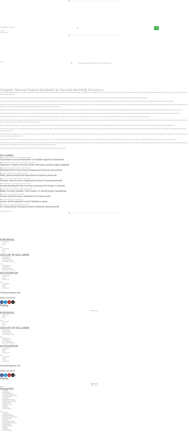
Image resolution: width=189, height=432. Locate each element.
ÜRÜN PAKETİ (5, 398)
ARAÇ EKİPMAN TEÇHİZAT (8, 399)
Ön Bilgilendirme (6, 258)
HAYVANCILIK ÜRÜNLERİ (8, 393)
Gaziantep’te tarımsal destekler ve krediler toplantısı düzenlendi (32, 159)
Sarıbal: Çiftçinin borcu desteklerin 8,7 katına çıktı (25, 196)
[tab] (94, 210)
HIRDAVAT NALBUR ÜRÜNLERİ (9, 401)
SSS (3, 243)
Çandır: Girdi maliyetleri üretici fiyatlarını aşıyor (24, 201)
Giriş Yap (2, 32)
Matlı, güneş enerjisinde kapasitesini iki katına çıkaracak (28, 175)
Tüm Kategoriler (6, 275)
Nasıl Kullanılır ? (5, 241)
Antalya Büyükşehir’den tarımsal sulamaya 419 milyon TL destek (32, 185)
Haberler (4, 276)
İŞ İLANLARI (5, 390)
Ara (157, 28)
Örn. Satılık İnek (11, 27)
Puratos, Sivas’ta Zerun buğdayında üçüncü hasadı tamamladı (31, 180)
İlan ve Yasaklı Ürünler (7, 260)
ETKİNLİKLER (5, 407)
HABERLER (5, 405)
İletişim (4, 244)
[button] (1, 61)
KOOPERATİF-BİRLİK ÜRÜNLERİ (9, 395)
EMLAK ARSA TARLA (7, 404)
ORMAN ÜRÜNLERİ (6, 402)
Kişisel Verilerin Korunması (8, 261)
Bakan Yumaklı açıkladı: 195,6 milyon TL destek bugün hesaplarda (33, 191)
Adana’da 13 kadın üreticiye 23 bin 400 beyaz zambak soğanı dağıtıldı (34, 164)
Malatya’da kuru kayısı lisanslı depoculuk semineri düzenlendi (31, 170)
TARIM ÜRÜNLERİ (6, 392)
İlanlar (3, 278)
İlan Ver (2, 30)
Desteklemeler (5, 279)
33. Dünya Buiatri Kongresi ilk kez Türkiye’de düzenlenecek (29, 206)
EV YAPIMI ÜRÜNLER (7, 396)
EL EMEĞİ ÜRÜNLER (7, 408)
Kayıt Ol (7, 32)
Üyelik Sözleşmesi (6, 257)
